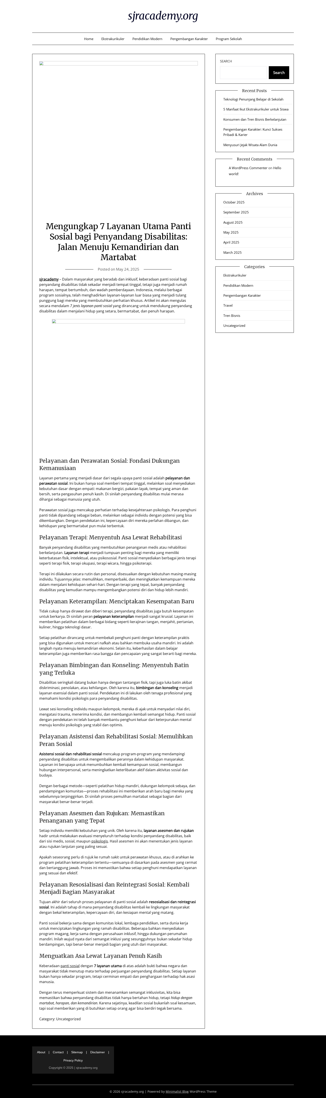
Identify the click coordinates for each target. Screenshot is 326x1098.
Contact (58, 1052)
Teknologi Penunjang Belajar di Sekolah (253, 99)
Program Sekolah (229, 39)
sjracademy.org (163, 15)
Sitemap (77, 1052)
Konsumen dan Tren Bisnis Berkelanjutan (254, 119)
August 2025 (233, 222)
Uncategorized (234, 325)
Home (88, 39)
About (41, 1052)
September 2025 (236, 212)
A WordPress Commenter (248, 168)
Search (226, 61)
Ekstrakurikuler (112, 39)
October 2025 (234, 202)
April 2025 (231, 242)
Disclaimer (97, 1052)
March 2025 (232, 252)
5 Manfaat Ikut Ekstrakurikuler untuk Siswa (256, 109)
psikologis (99, 841)
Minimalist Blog (177, 1091)
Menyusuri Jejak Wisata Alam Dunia (250, 145)
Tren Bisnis (231, 315)
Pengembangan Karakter (189, 39)
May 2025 (231, 232)
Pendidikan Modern (147, 39)
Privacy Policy (73, 1060)
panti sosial (70, 965)
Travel (228, 305)
